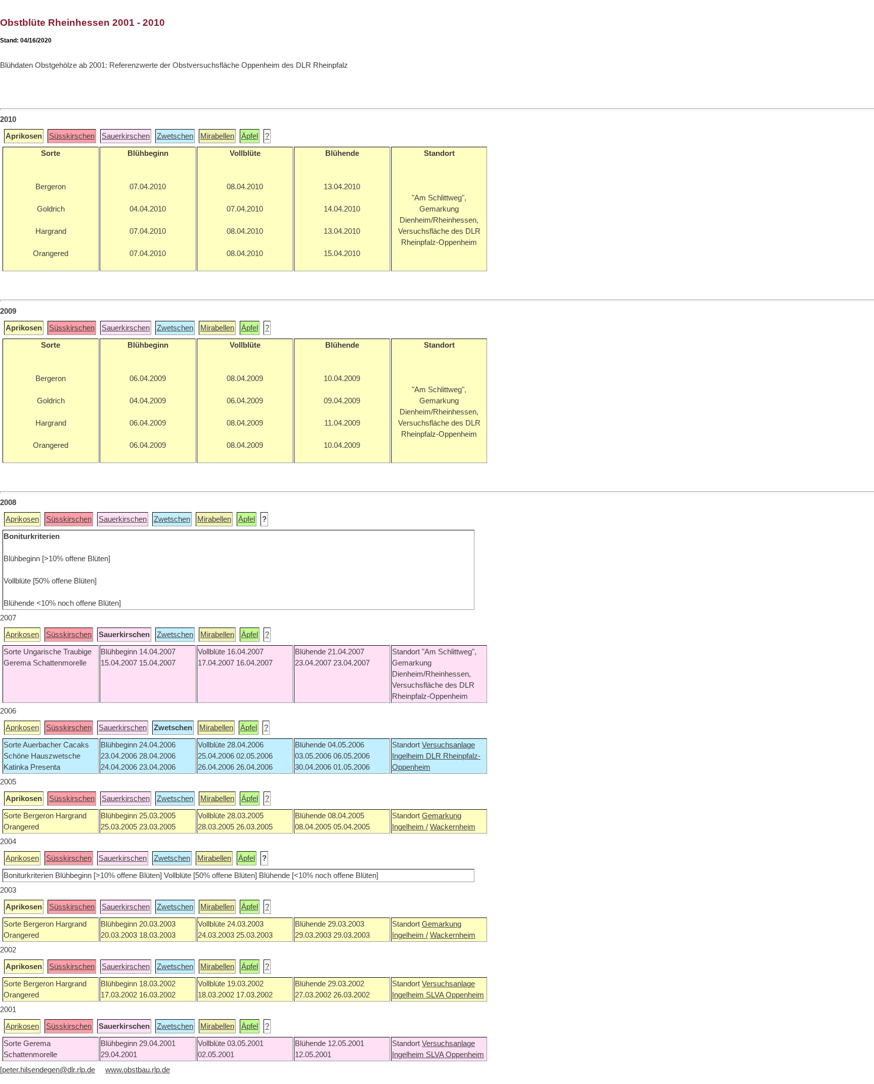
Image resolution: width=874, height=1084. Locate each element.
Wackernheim (452, 827)
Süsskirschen (72, 136)
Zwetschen (175, 136)
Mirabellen (217, 136)
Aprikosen (22, 519)
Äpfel (249, 136)
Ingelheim (409, 756)
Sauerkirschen (126, 136)
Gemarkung (441, 816)
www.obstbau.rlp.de (137, 1070)
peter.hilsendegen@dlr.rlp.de (48, 1070)
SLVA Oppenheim (455, 995)
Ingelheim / (410, 827)
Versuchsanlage (448, 745)
